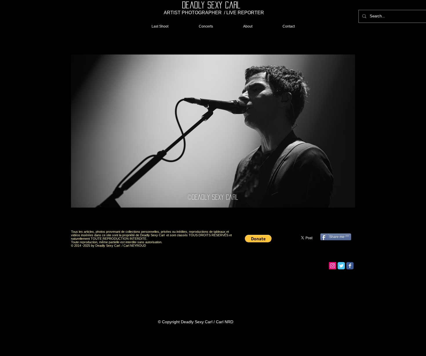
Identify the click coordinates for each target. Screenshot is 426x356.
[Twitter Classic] (341, 265)
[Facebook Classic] (350, 265)
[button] (213, 131)
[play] (341, 220)
